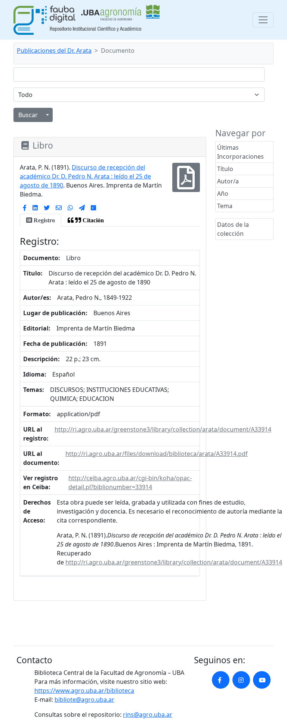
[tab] (40, 220)
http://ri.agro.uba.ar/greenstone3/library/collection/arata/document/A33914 (163, 429)
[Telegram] (82, 208)
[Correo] (59, 208)
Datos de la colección (233, 229)
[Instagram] (241, 680)
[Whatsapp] (70, 208)
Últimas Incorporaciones (240, 152)
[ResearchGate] (93, 208)
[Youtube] (262, 680)
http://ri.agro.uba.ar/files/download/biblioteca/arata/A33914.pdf (156, 454)
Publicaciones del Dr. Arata (54, 50)
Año (222, 193)
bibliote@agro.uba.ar (84, 699)
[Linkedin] (35, 208)
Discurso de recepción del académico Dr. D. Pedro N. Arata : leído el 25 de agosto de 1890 (85, 176)
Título (225, 169)
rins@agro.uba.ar (147, 714)
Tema (224, 206)
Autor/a (228, 181)
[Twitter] (47, 208)
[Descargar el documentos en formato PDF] (186, 182)
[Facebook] (25, 208)
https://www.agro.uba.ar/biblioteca (84, 690)
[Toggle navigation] (263, 19)
